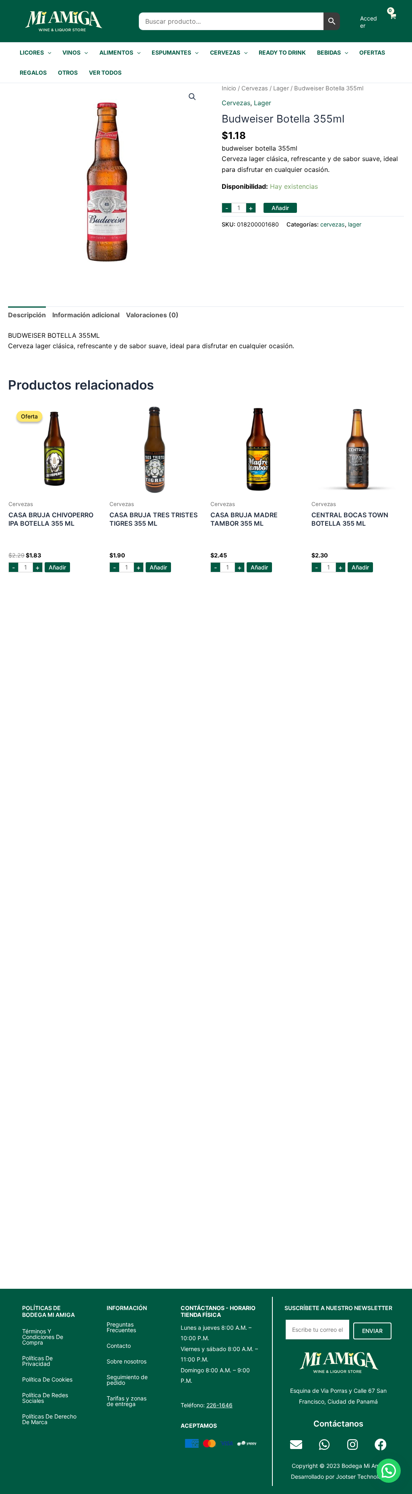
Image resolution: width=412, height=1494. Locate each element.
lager (281, 88)
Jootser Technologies (364, 1476)
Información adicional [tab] (85, 315)
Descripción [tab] (27, 315)
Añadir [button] (57, 567)
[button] (47, 53)
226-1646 (219, 1405)
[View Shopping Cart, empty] (392, 21)
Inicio (229, 88)
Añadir (280, 207)
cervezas (254, 88)
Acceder (368, 22)
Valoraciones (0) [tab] (152, 315)
